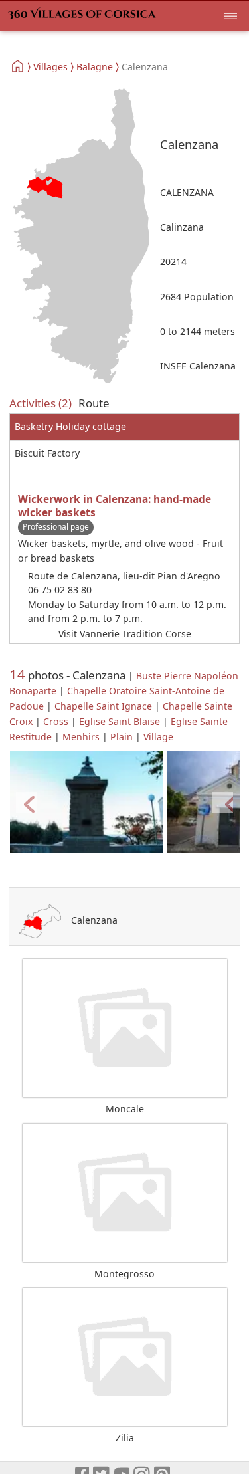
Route (94, 403)
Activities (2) (40, 403)
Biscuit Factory (47, 453)
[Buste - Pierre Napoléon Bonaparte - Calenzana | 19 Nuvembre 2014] (86, 802)
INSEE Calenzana (198, 366)
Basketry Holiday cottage (70, 426)
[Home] (18, 66)
